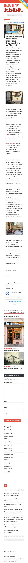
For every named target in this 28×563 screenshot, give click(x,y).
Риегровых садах (10, 143)
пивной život (8, 348)
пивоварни (7, 454)
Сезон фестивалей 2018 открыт (14, 310)
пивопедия (7, 457)
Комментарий (8, 382)
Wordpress (12, 556)
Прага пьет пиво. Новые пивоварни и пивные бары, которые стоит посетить (13, 512)
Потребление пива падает (16, 312)
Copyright (7, 429)
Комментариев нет (13, 32)
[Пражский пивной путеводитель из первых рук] (14, 11)
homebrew (7, 433)
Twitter (15, 22)
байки (6, 438)
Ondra (16, 19)
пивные (7, 19)
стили (5, 463)
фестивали (7, 445)
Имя (5, 401)
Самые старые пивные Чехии (13, 368)
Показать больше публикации (12, 297)
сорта (5, 471)
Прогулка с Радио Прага (11, 350)
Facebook (21, 22)
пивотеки (6, 450)
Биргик (20, 136)
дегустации (7, 468)
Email (5, 407)
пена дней (7, 442)
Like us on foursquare (9, 551)
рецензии (7, 466)
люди (5, 459)
